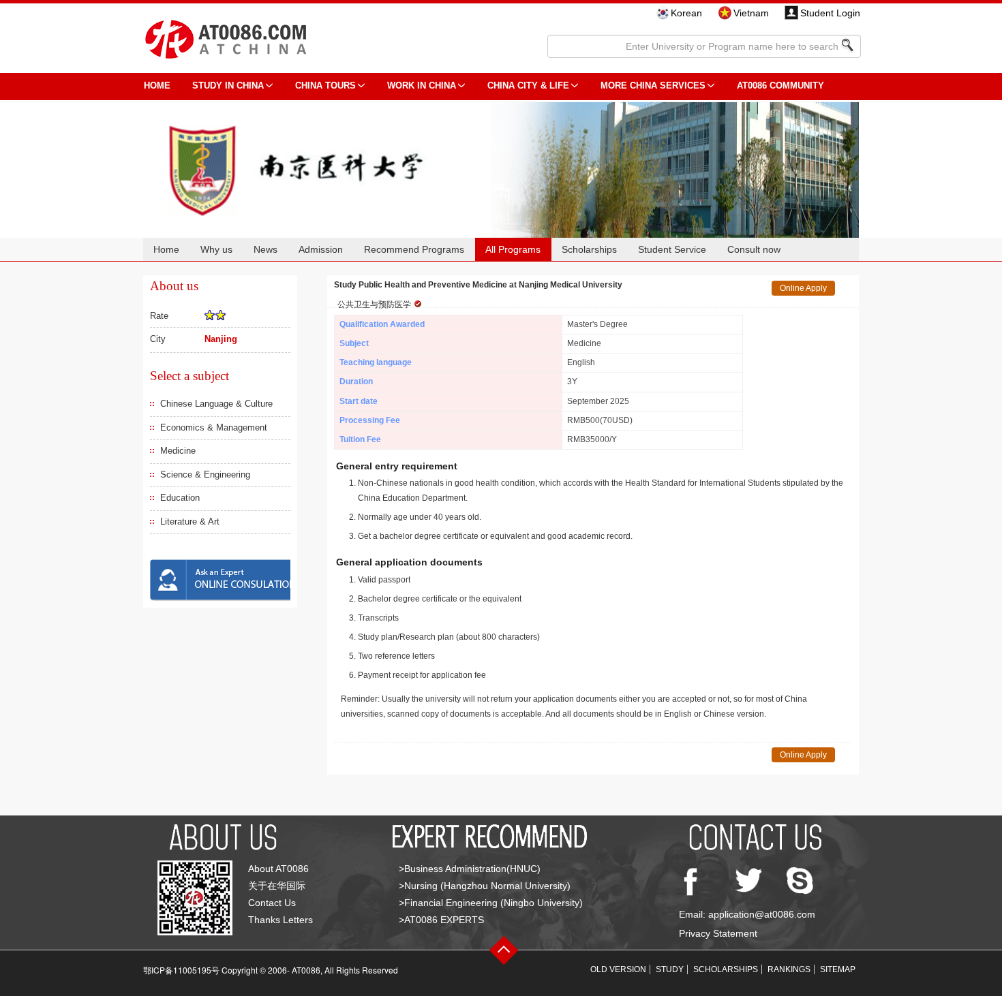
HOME (157, 85)
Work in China (421, 85)
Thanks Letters (280, 919)
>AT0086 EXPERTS (441, 919)
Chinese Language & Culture (216, 404)
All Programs (513, 249)
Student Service (672, 249)
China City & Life (528, 85)
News (265, 249)
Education (180, 498)
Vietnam (751, 12)
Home (166, 249)
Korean (686, 12)
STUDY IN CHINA (228, 85)
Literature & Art (189, 521)
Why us (216, 249)
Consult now (753, 249)
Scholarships (589, 249)
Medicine (178, 451)
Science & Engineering (205, 474)
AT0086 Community (780, 85)
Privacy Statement (718, 933)
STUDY (670, 969)
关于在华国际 (276, 885)
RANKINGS (789, 969)
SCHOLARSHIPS (725, 969)
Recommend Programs (414, 249)
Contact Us (272, 902)
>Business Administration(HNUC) (470, 868)
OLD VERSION (618, 969)
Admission (321, 249)
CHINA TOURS (325, 85)
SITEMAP (837, 969)
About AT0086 (278, 868)
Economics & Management (213, 427)
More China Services (653, 85)
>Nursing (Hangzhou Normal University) (485, 885)
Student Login (830, 12)
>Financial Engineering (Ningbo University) (491, 902)
